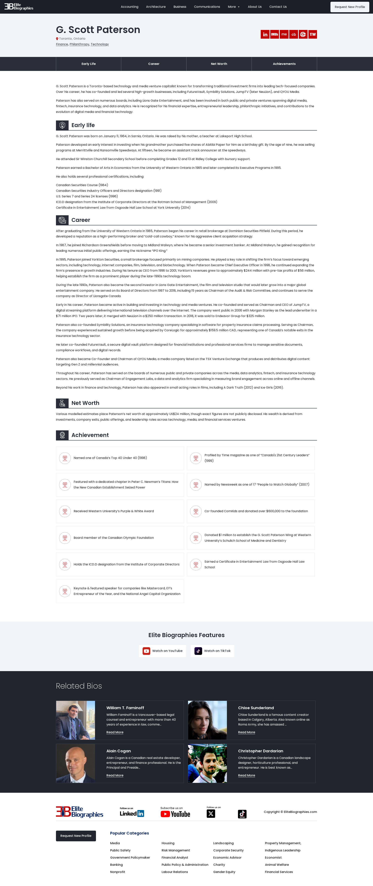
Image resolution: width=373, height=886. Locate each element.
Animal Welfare (277, 864)
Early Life (89, 64)
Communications (207, 6)
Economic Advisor (227, 857)
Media (115, 843)
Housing (168, 843)
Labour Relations (175, 872)
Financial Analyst (175, 857)
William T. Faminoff (125, 708)
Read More (114, 732)
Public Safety (120, 850)
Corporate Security (228, 850)
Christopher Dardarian (260, 751)
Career (153, 64)
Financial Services (279, 872)
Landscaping (223, 843)
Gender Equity (224, 872)
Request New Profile (350, 7)
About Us (255, 6)
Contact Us (278, 6)
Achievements (284, 64)
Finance (62, 44)
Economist (273, 857)
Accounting (129, 6)
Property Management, (283, 843)
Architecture (156, 6)
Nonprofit (117, 872)
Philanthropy (79, 44)
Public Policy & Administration (185, 864)
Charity (219, 864)
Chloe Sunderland (256, 708)
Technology (100, 44)
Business (179, 6)
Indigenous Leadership (283, 850)
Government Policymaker (130, 857)
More (232, 6)
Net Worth (219, 64)
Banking (116, 864)
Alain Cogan (118, 751)
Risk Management (176, 850)
